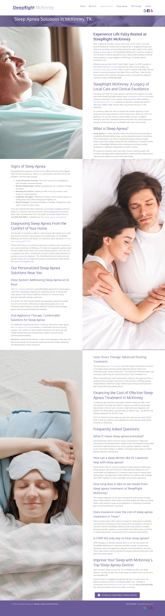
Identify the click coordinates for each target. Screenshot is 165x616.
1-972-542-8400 (131, 604)
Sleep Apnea (122, 6)
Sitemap (36, 604)
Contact (148, 6)
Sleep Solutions (106, 6)
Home (82, 6)
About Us (92, 6)
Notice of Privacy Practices (49, 604)
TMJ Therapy (136, 6)
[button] (117, 595)
